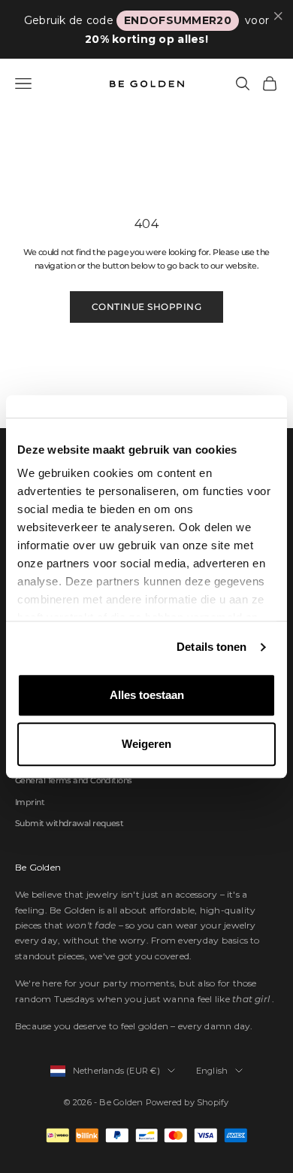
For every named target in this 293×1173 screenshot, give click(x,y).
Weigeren (146, 743)
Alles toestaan (147, 694)
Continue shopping (146, 306)
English (212, 1070)
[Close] (278, 16)
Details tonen (211, 646)
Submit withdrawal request (69, 823)
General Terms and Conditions (73, 780)
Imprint (29, 802)
